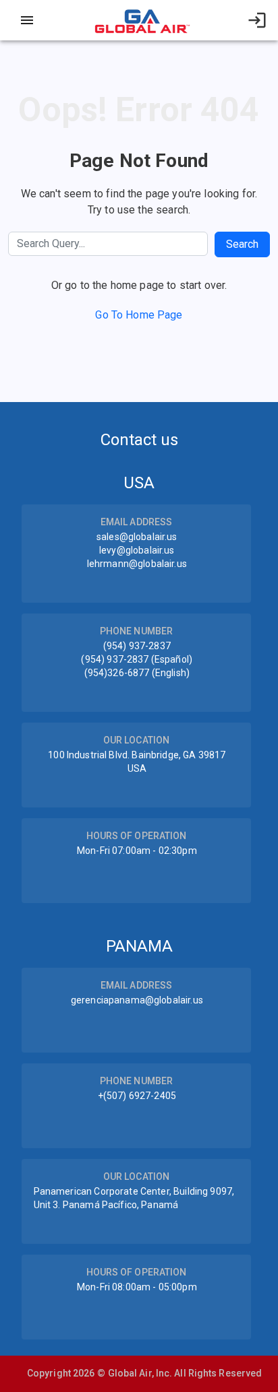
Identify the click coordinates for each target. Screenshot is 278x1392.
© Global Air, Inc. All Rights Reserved (179, 1373)
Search (242, 244)
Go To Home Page (138, 314)
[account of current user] (27, 20)
